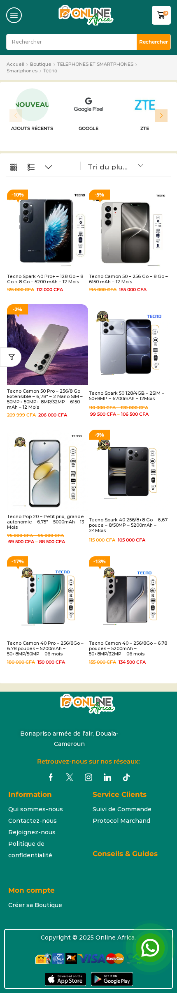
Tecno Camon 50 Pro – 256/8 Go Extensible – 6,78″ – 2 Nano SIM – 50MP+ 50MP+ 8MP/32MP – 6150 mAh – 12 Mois (45, 399)
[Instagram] (88, 777)
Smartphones (22, 71)
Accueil (15, 64)
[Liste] (31, 168)
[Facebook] (50, 777)
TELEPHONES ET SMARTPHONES (95, 64)
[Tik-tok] (126, 777)
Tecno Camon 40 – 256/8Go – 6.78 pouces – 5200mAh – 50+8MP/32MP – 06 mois (128, 648)
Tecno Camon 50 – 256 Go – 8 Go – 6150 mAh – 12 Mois (128, 279)
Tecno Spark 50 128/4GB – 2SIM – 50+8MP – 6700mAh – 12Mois (126, 395)
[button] (14, 15)
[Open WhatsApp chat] (150, 947)
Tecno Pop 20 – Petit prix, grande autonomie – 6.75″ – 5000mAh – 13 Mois (45, 522)
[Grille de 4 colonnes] (13, 168)
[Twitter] (69, 777)
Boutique (40, 64)
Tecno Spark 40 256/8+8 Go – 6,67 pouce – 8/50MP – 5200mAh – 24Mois (128, 525)
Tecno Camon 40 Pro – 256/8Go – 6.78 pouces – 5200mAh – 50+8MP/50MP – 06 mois (45, 648)
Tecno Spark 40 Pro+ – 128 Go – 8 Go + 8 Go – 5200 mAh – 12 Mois (45, 279)
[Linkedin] (107, 777)
